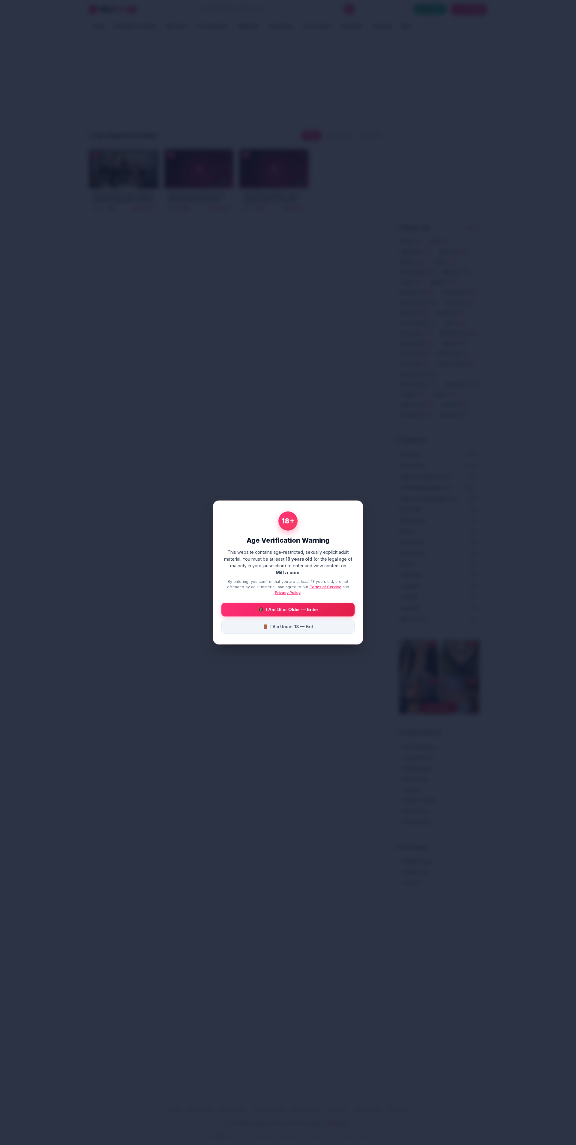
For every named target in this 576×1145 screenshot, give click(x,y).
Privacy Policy (288, 592)
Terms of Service (325, 587)
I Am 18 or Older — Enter (288, 609)
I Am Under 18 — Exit (288, 626)
